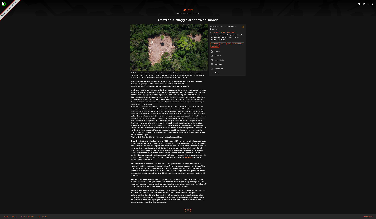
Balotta (188, 10)
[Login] (372, 4)
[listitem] (227, 51)
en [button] (368, 4)
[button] (27, 216)
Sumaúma (188, 157)
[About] (359, 4)
